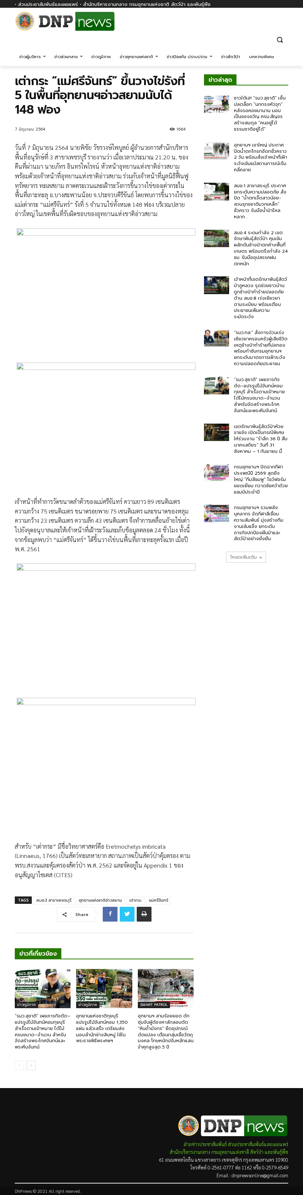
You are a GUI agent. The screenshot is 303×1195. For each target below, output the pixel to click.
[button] (279, 39)
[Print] (144, 914)
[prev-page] (19, 1065)
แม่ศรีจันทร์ (158, 900)
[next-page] (31, 1065)
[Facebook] (284, 25)
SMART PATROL (154, 1004)
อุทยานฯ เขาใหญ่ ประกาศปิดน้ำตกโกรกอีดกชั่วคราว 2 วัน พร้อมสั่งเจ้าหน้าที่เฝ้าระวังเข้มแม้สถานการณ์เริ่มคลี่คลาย (260, 157)
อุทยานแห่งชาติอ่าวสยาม (100, 900)
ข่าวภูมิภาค (26, 1004)
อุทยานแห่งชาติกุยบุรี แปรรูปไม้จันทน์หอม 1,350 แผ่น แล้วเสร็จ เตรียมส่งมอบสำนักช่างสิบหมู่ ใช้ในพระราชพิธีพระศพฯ (102, 1028)
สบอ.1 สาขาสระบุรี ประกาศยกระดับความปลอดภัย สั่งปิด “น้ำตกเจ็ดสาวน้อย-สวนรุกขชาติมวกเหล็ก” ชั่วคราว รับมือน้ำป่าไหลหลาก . (260, 201)
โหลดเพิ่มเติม (243, 557)
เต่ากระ (135, 900)
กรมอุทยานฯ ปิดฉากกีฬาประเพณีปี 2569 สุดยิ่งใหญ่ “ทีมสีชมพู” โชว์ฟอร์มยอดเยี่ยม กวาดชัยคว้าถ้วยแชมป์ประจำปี (261, 479)
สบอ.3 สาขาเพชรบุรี (53, 900)
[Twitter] (127, 914)
